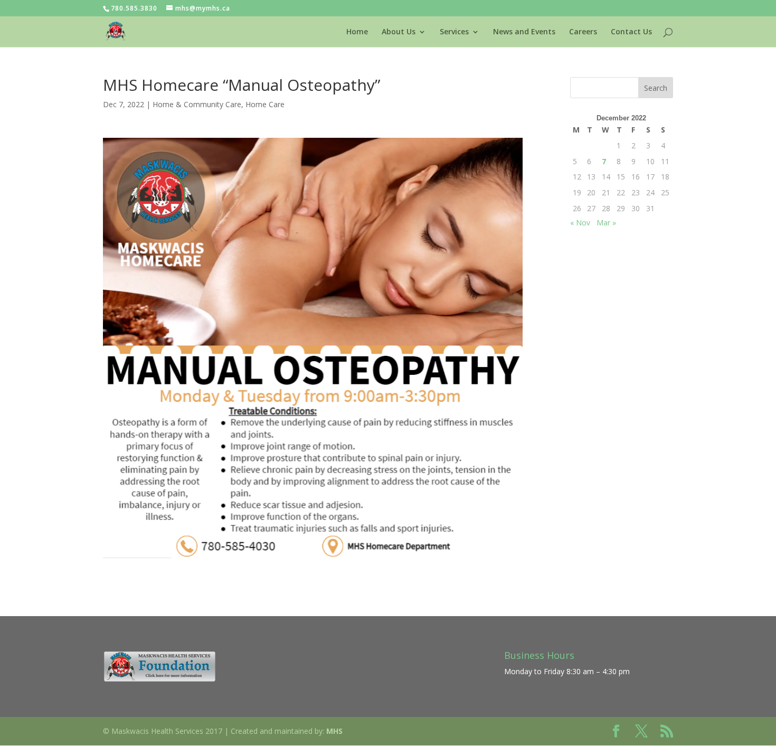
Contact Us (631, 32)
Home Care (265, 104)
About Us (398, 32)
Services (454, 32)
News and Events (524, 32)
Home (357, 32)
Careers (583, 32)
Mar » (606, 223)
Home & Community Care (197, 104)
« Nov (580, 223)
